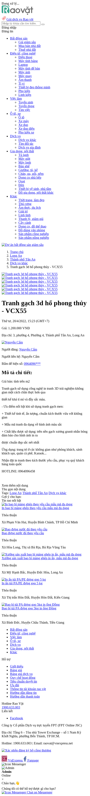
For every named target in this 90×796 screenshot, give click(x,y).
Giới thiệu (16, 666)
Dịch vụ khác (27, 140)
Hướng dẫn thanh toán (25, 696)
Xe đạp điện (26, 128)
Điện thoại (25, 57)
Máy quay (25, 76)
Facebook (16, 718)
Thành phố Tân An (22, 259)
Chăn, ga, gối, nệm (31, 173)
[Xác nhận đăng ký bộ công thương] (26, 750)
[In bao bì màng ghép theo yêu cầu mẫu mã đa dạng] (37, 504)
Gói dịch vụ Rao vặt (19, 19)
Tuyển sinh (25, 102)
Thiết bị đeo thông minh (34, 87)
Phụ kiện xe (26, 132)
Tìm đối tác (25, 143)
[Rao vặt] (17, 13)
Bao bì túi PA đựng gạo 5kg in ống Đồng (29, 608)
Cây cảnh (24, 222)
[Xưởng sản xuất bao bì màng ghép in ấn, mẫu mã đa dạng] (41, 554)
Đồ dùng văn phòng (31, 230)
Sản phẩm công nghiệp (33, 234)
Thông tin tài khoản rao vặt (28, 689)
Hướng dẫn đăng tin (23, 692)
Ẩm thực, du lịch (29, 207)
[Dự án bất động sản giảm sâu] (23, 245)
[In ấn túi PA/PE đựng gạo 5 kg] (24, 579)
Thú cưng (24, 204)
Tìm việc (24, 110)
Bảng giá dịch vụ (21, 674)
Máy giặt (24, 158)
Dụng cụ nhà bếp (29, 177)
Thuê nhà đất (27, 49)
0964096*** (32, 363)
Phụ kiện (24, 91)
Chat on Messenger (39, 792)
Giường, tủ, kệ (28, 170)
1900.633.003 (11, 707)
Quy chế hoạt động (22, 677)
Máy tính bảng (28, 61)
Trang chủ (16, 252)
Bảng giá (16, 670)
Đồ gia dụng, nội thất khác (36, 192)
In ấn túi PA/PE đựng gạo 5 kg (22, 583)
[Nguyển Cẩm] (12, 342)
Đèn (21, 185)
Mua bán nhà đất (29, 46)
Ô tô (21, 117)
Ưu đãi (14, 685)
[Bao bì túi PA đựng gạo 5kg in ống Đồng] (31, 604)
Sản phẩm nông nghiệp (33, 237)
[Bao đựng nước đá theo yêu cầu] (24, 529)
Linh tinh (24, 215)
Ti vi (21, 83)
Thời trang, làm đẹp (31, 200)
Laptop (23, 64)
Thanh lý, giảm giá (30, 219)
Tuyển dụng (26, 106)
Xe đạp (23, 125)
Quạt (21, 181)
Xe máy (23, 121)
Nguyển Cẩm (28, 349)
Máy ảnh (24, 72)
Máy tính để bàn (29, 68)
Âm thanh (25, 79)
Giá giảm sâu (27, 42)
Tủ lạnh (23, 155)
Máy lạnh (24, 162)
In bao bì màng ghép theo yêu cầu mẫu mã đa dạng (35, 508)
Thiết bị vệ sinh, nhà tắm (34, 189)
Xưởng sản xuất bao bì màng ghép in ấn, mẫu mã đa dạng (40, 558)
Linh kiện (24, 95)
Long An (16, 255)
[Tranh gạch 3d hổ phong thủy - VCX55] (30, 274)
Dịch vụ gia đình (29, 147)
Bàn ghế (24, 166)
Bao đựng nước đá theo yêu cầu (23, 533)
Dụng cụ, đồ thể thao (32, 226)
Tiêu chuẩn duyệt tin (23, 681)
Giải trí (23, 211)
